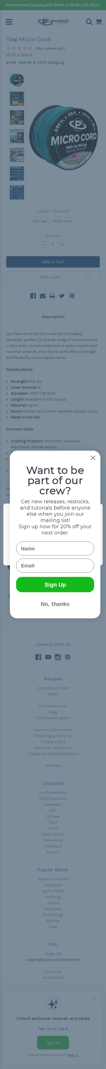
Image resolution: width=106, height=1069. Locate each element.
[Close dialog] (93, 458)
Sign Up (55, 585)
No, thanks (55, 604)
